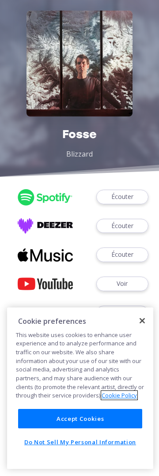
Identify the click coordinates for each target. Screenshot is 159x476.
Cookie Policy (119, 395)
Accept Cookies (80, 419)
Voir (122, 283)
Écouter (122, 196)
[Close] (142, 320)
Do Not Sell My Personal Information (80, 442)
